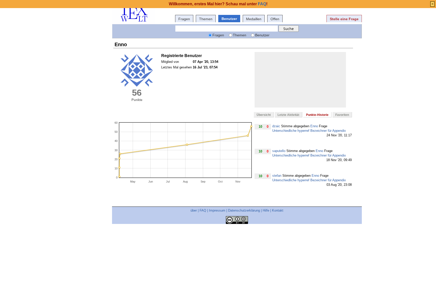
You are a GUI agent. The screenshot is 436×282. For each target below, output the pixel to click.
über (193, 210)
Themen (205, 19)
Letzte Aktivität (288, 115)
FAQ (203, 210)
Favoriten (342, 115)
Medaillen (253, 19)
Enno (314, 126)
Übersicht (264, 115)
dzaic (276, 126)
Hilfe (266, 210)
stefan (276, 175)
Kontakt (277, 210)
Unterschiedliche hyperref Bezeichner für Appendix (309, 131)
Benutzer (229, 19)
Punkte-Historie (317, 115)
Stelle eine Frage (344, 19)
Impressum (217, 210)
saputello (278, 151)
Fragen (184, 19)
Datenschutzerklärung (244, 210)
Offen (274, 19)
